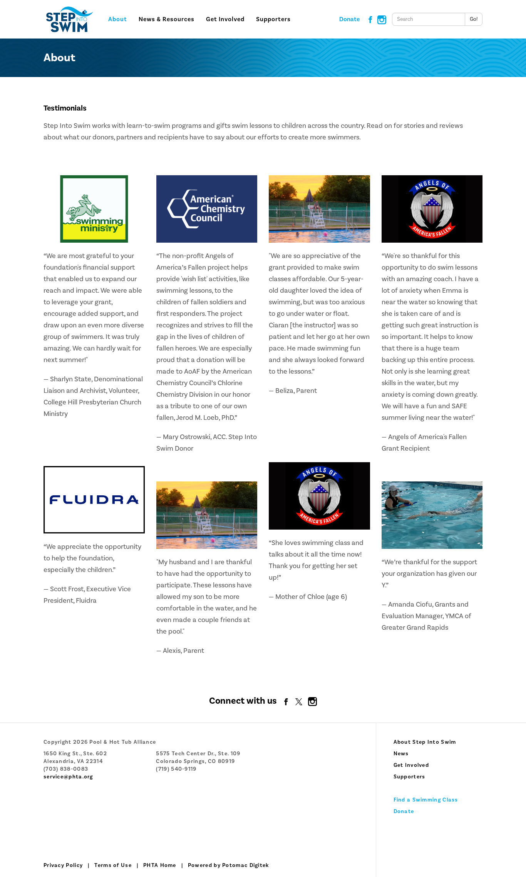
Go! (473, 19)
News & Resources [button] (166, 19)
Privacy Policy (63, 865)
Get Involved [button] (225, 19)
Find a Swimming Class (426, 800)
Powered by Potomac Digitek (228, 865)
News (401, 753)
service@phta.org (68, 776)
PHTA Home (159, 865)
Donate (349, 19)
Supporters (409, 776)
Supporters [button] (273, 19)
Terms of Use (113, 865)
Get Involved (411, 765)
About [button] (117, 19)
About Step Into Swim (425, 742)
